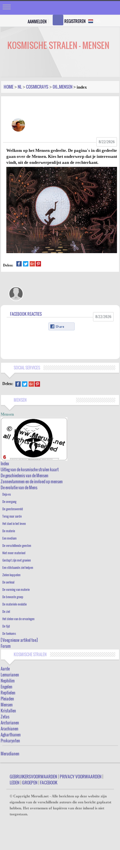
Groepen (29, 782)
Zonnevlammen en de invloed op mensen (32, 481)
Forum (6, 646)
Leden (14, 782)
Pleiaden (7, 698)
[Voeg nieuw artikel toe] (19, 640)
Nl (20, 86)
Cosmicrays (37, 86)
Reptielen (8, 692)
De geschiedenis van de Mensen (24, 475)
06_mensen (62, 86)
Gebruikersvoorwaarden (33, 776)
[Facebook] (19, 264)
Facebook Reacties (26, 314)
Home (8, 86)
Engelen (6, 686)
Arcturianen (10, 722)
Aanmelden (37, 21)
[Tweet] (25, 264)
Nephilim (8, 680)
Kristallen (8, 710)
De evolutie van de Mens (19, 487)
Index (5, 463)
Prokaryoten (10, 740)
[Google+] (32, 264)
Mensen (7, 704)
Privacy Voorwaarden (80, 776)
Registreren (75, 21)
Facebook (48, 782)
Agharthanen (11, 734)
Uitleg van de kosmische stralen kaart (30, 469)
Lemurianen (10, 674)
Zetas (5, 716)
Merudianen (10, 753)
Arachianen (9, 728)
